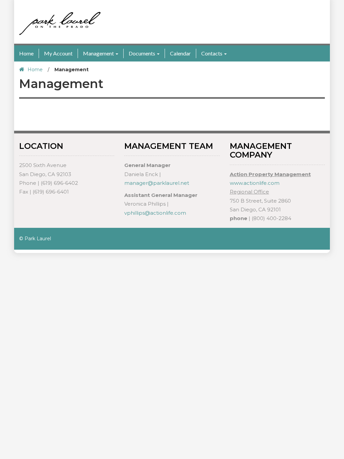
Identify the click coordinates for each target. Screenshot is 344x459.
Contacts (211, 53)
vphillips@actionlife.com (155, 213)
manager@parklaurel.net (156, 183)
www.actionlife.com (255, 183)
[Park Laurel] (60, 23)
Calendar (180, 53)
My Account (58, 53)
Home (26, 53)
